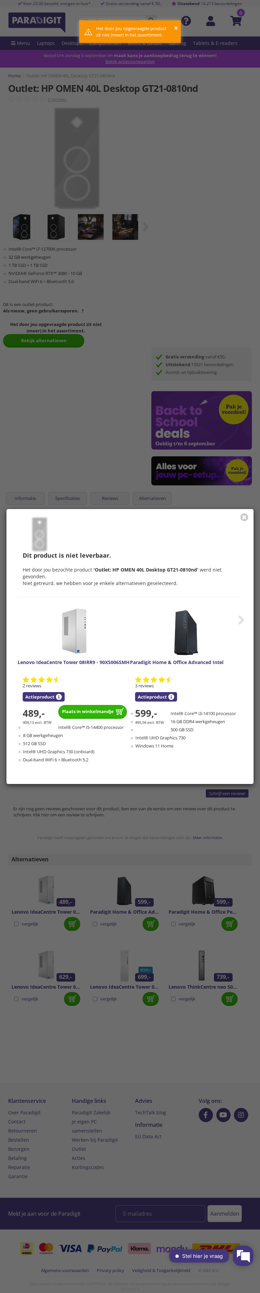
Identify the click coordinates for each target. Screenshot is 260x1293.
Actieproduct (40, 697)
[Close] (244, 517)
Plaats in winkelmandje (88, 711)
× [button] (176, 27)
